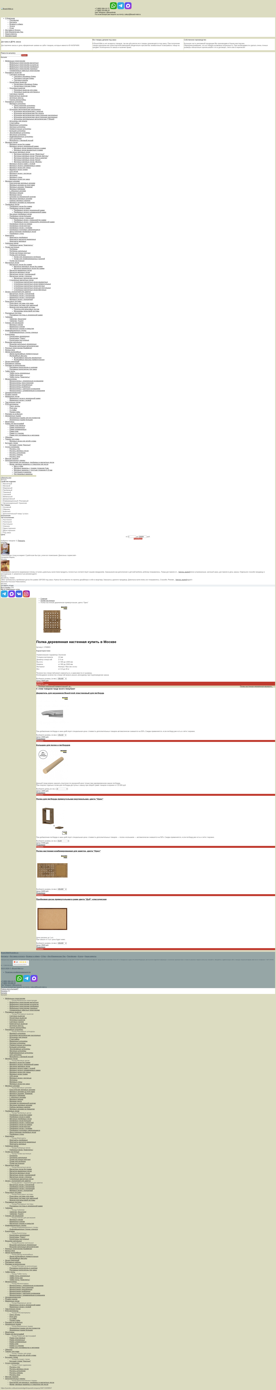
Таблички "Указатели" (18, 319)
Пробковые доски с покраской (21, 218)
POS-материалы (11, 404)
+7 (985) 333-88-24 (102, 10)
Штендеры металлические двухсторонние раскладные (35, 117)
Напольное (7, 522)
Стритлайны (14, 123)
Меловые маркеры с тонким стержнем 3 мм (31, 468)
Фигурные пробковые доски (20, 214)
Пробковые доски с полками (20, 228)
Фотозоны (13, 175)
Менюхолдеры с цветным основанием (24, 389)
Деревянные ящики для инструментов (24, 418)
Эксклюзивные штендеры (19, 133)
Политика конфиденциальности (18, 972)
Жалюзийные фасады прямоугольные (29, 360)
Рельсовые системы (13, 301)
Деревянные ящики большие (21, 420)
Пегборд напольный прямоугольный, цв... (55, 686)
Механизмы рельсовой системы (26, 311)
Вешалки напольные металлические (24, 346)
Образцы (8, 437)
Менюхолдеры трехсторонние (21, 383)
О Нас (43, 956)
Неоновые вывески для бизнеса (27, 92)
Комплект (7, 511)
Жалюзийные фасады (18, 356)
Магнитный (7, 484)
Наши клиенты (11, 34)
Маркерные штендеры (18, 125)
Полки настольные (16, 261)
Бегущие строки (11, 443)
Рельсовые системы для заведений (23, 305)
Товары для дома (12, 439)
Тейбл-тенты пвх (16, 375)
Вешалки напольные (13, 342)
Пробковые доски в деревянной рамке (29, 210)
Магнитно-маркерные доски (20, 270)
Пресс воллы (14, 406)
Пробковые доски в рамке (19, 208)
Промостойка (14, 412)
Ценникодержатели (13, 392)
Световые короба (21, 80)
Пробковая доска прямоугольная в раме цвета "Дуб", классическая (71, 899)
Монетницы (9, 422)
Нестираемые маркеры (23, 474)
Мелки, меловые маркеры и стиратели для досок (28, 464)
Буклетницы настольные (19, 340)
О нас (11, 28)
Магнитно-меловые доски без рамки (28, 266)
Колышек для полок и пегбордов (53, 745)
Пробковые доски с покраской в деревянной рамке (34, 222)
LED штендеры (15, 138)
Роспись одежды (16, 455)
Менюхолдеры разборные (19, 387)
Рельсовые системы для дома (21, 303)
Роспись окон (14, 456)
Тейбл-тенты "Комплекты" (19, 377)
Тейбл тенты (10, 371)
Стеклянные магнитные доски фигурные (30, 290)
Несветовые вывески (18, 82)
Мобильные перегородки (15, 61)
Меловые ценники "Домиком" (21, 187)
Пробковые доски (12, 204)
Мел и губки (18, 466)
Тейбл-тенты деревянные (19, 373)
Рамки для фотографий (14, 424)
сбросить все (6, 478)
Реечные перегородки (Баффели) (18, 348)
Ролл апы (13, 408)
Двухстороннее (9, 530)
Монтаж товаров (11, 458)
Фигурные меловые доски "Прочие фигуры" (31, 156)
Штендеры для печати (18, 121)
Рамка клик (13, 431)
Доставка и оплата (17, 956)
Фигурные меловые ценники (20, 199)
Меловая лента (15, 195)
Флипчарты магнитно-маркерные (22, 239)
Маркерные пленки (17, 327)
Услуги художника (12, 447)
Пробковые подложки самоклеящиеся (24, 230)
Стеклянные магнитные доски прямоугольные (32, 284)
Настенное (7, 520)
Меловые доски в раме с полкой (22, 164)
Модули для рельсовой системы (22, 307)
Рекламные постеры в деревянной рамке (26, 315)
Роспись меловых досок (19, 451)
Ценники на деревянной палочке (22, 197)
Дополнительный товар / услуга (15, 514)
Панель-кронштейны (17, 100)
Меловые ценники (12, 181)
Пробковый (7, 490)
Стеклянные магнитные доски (21, 280)
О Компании (10, 18)
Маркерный (7, 488)
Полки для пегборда (17, 255)
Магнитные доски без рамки (20, 264)
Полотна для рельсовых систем (26, 309)
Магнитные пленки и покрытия (21, 328)
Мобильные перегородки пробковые (24, 67)
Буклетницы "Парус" (17, 338)
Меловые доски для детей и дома (22, 441)
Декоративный (9, 499)
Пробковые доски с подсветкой (21, 296)
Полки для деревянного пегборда (27, 257)
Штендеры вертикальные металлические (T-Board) (34, 119)
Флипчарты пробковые (18, 237)
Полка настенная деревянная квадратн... (256, 686)
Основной (7, 507)
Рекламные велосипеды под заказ (23, 369)
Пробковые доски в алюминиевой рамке (30, 212)
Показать (21, 541)
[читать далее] (184, 572)
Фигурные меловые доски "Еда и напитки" (30, 158)
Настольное (8, 524)
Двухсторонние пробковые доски (22, 232)
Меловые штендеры (17, 104)
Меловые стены (15, 177)
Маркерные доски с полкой (20, 400)
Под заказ (7, 533)
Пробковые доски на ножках (20, 224)
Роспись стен (14, 449)
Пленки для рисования (14, 323)
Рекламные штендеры (14, 102)
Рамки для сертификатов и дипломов (24, 435)
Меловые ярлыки (16, 193)
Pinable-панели (11, 394)
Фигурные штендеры (17, 135)
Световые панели (16, 94)
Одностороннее (9, 528)
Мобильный (7, 497)
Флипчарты (9, 235)
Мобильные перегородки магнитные (24, 63)
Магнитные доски (12, 263)
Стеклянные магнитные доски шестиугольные (32, 288)
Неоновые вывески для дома (25, 90)
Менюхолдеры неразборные (20, 385)
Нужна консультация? (9, 989)
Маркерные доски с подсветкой (21, 297)
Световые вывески (17, 74)
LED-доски (13, 171)
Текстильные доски (12, 402)
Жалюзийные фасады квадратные (28, 358)
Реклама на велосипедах (15, 365)
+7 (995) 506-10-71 (102, 8)
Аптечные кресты (16, 98)
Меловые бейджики (17, 189)
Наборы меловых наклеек (19, 200)
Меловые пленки (16, 325)
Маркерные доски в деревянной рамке (25, 398)
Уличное (6, 526)
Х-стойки (12, 410)
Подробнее (40, 739)
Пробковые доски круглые (20, 226)
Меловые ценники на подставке (22, 185)
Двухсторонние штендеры (24, 107)
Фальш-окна (10, 350)
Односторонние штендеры (24, 105)
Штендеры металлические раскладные (25, 109)
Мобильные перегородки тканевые (23, 69)
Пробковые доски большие (20, 216)
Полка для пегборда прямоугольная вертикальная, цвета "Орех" (69, 799)
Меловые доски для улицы (20, 168)
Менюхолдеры (11, 379)
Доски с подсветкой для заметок (18, 292)
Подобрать (138, 539)
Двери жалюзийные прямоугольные (23, 354)
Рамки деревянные (17, 427)
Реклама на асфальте (14, 414)
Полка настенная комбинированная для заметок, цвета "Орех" (68, 851)
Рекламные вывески (13, 72)
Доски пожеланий (12, 361)
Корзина (4, 991)
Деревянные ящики (13, 416)
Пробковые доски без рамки (20, 206)
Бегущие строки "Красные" (20, 445)
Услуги (12, 26)
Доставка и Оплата (12, 30)
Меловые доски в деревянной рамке (24, 146)
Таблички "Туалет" (16, 321)
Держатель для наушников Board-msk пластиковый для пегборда (70, 693)
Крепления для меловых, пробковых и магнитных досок (31, 462)
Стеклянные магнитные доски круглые (29, 286)
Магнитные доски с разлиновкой (22, 274)
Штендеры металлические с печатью (28, 111)
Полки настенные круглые (20, 253)
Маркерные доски (12, 396)
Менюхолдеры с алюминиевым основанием (27, 391)
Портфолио (14, 20)
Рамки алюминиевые (17, 429)
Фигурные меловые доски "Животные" (29, 154)
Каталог (4, 993)
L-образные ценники (17, 191)
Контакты (13, 22)
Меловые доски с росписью (20, 173)
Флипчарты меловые (17, 241)
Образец (6, 509)
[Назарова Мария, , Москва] (5, 554)
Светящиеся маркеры (22, 472)
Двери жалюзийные (13, 352)
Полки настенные (12, 247)
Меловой (6, 486)
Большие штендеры (17, 131)
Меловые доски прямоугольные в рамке (30, 148)
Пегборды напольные (18, 251)
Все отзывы (5, 587)
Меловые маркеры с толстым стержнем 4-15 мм (33, 470)
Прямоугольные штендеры (20, 129)
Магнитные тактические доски (26, 278)
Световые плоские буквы (24, 78)
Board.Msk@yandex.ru (9, 953)
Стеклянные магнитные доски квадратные (31, 282)
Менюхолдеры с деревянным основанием (26, 381)
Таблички (9, 317)
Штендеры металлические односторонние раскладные (36, 115)
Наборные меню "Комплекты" (21, 245)
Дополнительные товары (15, 460)
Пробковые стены (16, 233)
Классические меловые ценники (22, 183)
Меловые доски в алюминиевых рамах (25, 166)
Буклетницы (10, 334)
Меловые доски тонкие (18, 169)
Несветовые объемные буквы (26, 84)
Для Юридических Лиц (14, 32)
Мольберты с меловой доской (21, 140)
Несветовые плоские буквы (25, 86)
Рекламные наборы (13, 363)
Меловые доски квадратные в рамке (28, 150)
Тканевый (7, 492)
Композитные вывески (18, 96)
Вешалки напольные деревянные (23, 344)
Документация (11, 36)
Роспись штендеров (17, 453)
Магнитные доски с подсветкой (21, 294)
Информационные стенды (15, 330)
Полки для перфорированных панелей (29, 259)
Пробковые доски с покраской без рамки (30, 220)
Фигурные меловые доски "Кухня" (27, 160)
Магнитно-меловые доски (19, 272)
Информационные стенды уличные (23, 332)
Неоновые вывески (17, 88)
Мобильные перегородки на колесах (24, 65)
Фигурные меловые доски (19, 152)
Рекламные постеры (13, 313)
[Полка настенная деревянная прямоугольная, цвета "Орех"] (52, 637)
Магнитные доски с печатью (20, 276)
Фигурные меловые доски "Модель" (28, 162)
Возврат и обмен (16, 24)
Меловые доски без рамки (19, 144)
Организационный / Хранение (15, 503)
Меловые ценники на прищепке (22, 202)
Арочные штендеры (17, 127)
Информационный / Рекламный (15, 501)
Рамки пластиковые (17, 425)
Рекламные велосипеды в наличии (23, 367)
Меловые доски (11, 142)
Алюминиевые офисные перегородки (24, 71)
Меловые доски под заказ (19, 179)
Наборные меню (11, 243)
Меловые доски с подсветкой (21, 299)
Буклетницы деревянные (19, 336)
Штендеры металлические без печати (29, 113)
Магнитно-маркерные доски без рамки (29, 268)
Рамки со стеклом (16, 433)
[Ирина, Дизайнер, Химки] (5, 570)
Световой (7, 494)
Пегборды (13, 249)
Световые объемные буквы (25, 76)
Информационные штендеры (21, 136)
